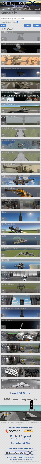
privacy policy (25, 439)
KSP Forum (21, 459)
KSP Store (29, 459)
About (37, 9)
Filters (3, 25)
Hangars (13, 9)
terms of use (15, 439)
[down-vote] (39, 40)
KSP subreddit (12, 459)
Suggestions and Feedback (20, 448)
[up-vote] (39, 38)
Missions (29, 9)
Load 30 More (20, 393)
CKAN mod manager (26, 457)
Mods (21, 9)
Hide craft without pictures (8, 22)
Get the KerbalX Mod (20, 442)
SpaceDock (11, 457)
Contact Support (20, 436)
